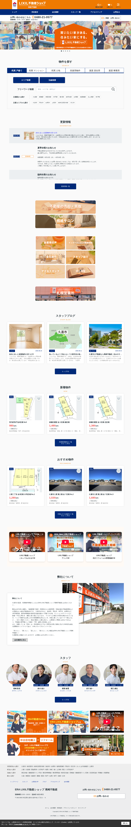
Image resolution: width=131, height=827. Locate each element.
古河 (63, 776)
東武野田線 (56, 773)
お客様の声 (35, 781)
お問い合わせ (103, 796)
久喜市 (35, 102)
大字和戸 (41, 769)
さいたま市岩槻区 (82, 766)
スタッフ (25, 781)
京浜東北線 (93, 773)
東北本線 (24, 773)
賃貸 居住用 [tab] (94, 70)
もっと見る (65, 371)
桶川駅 (62, 97)
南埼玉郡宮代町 (63, 102)
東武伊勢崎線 (47, 773)
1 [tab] (61, 51)
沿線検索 (52, 80)
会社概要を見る (20, 640)
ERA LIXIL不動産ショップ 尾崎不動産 (36, 789)
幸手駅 (55, 97)
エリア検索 (25, 80)
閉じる (125, 823)
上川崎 (59, 769)
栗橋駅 (41, 97)
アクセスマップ (96, 12)
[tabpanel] (65, 35)
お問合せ (116, 12)
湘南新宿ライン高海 (82, 773)
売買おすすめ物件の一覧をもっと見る (65, 514)
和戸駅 (98, 97)
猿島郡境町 (60, 766)
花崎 (59, 776)
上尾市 (54, 102)
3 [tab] (65, 51)
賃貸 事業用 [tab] (114, 70)
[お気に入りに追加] (39, 399)
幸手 (55, 776)
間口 (64, 769)
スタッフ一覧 (76, 12)
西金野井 (34, 769)
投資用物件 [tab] (75, 70)
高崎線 (72, 773)
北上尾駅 (91, 97)
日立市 (73, 766)
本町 (51, 769)
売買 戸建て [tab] (16, 70)
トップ (14, 12)
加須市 (48, 766)
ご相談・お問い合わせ (112, 18)
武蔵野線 (106, 773)
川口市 (72, 102)
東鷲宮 (28, 776)
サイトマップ (82, 808)
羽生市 (41, 102)
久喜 (22, 776)
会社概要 (55, 12)
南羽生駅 (69, 97)
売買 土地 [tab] (55, 70)
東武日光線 (65, 773)
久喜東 (28, 769)
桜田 (47, 769)
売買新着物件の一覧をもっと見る (65, 442)
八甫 (23, 769)
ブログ (44, 781)
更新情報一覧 (65, 186)
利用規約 (59, 808)
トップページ (14, 781)
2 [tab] (63, 51)
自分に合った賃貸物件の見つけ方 (46, 133)
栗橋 (38, 776)
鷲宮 (42, 776)
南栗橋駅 (83, 97)
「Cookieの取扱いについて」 (21, 824)
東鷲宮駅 (48, 97)
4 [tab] (67, 51)
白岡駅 (76, 97)
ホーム (47, 808)
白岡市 (48, 102)
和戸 (46, 776)
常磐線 (100, 773)
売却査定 (35, 12)
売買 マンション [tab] (36, 70)
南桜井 (33, 776)
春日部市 (30, 766)
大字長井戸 (70, 769)
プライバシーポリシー (70, 808)
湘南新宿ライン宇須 (35, 773)
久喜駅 (35, 97)
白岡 (51, 776)
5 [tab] (69, 51)
